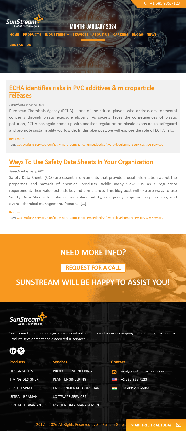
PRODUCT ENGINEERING (72, 371)
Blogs (137, 34)
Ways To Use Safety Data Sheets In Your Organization (81, 162)
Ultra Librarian (23, 397)
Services (80, 34)
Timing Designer (24, 380)
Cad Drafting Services (31, 145)
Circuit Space (21, 388)
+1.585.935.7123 (165, 3)
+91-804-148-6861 (135, 388)
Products (32, 34)
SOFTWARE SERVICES (69, 397)
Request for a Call (93, 268)
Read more (16, 139)
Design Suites (21, 371)
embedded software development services (116, 145)
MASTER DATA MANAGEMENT (77, 405)
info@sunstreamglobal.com (142, 371)
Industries (55, 34)
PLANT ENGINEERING (69, 380)
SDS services (154, 145)
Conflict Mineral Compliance (66, 145)
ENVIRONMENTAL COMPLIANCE (78, 388)
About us (100, 34)
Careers (120, 34)
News (152, 34)
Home (14, 34)
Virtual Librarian (25, 405)
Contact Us (20, 45)
